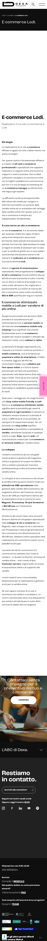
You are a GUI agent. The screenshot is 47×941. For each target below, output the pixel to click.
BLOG (27, 802)
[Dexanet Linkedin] (20, 809)
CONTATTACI (12, 43)
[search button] (33, 4)
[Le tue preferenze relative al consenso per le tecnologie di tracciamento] (4, 936)
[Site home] (15, 4)
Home (3, 15)
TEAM (15, 904)
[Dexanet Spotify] (37, 809)
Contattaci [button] (23, 700)
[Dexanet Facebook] (11, 809)
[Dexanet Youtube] (28, 809)
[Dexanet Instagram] (3, 809)
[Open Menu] (42, 4)
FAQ (23, 892)
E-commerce (10, 15)
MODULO (19, 881)
